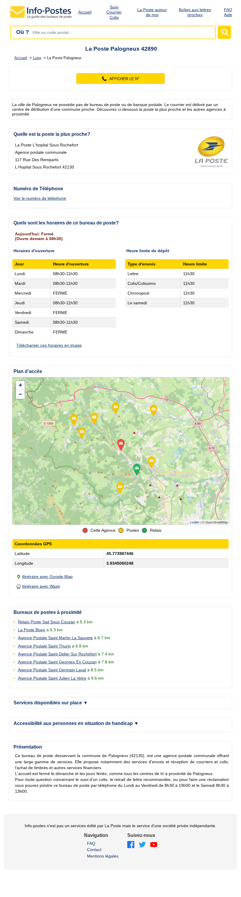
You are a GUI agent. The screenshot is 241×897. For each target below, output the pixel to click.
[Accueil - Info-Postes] (41, 18)
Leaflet (194, 522)
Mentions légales (102, 856)
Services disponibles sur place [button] (51, 702)
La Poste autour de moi (152, 12)
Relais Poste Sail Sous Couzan (46, 622)
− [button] (20, 394)
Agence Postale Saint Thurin (44, 646)
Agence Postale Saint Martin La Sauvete (55, 637)
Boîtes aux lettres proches (195, 12)
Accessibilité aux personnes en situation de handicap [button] (76, 723)
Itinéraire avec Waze (41, 586)
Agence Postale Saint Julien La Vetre (52, 678)
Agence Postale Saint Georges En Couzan (57, 662)
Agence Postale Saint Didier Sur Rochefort (57, 654)
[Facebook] (130, 845)
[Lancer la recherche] (224, 32)
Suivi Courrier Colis (114, 12)
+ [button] (20, 385)
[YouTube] (153, 845)
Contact (94, 849)
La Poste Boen (31, 629)
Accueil (84, 12)
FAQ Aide (228, 12)
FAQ (91, 843)
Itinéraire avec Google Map (47, 576)
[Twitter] (142, 845)
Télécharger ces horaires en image (49, 345)
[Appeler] (120, 78)
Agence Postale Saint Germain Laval (52, 670)
